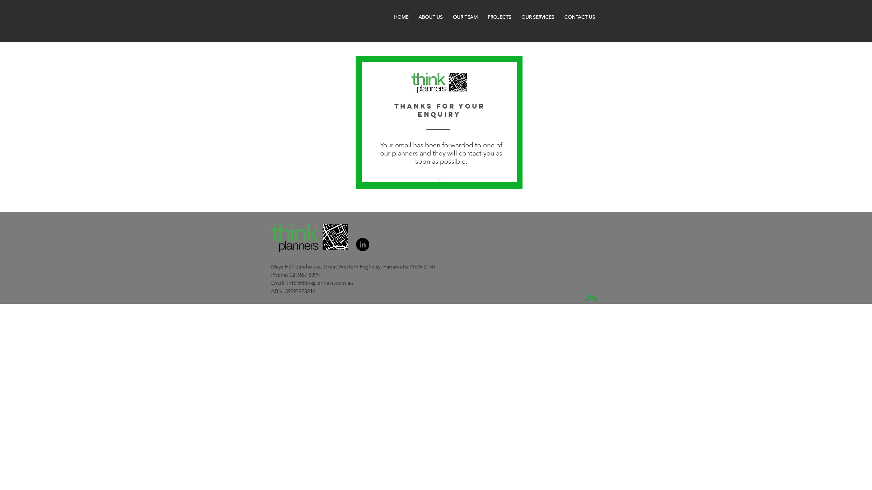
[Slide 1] (439, 179)
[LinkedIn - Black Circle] (362, 244)
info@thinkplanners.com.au (320, 283)
